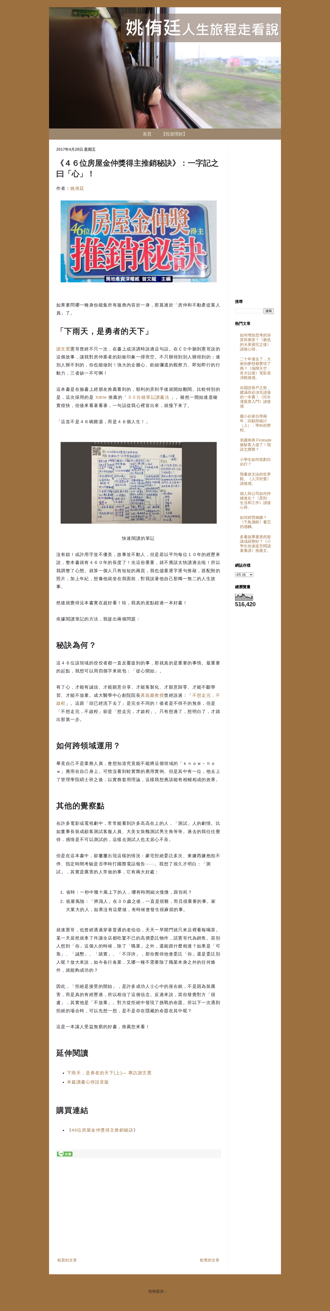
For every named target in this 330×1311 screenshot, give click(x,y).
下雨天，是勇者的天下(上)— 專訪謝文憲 (109, 1072)
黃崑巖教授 (152, 695)
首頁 (147, 134)
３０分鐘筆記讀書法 (148, 397)
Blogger (174, 1291)
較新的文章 (67, 1260)
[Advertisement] (138, 1216)
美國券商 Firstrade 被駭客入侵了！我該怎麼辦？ (256, 444)
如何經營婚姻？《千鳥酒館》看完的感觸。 (255, 522)
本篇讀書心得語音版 (88, 1082)
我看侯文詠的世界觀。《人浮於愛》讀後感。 (255, 478)
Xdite (101, 397)
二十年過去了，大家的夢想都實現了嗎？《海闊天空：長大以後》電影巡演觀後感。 (255, 368)
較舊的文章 (209, 1260)
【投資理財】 (174, 134)
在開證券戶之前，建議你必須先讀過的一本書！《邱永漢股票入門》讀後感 (255, 397)
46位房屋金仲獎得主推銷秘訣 (102, 1130)
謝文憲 (63, 349)
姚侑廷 (77, 188)
